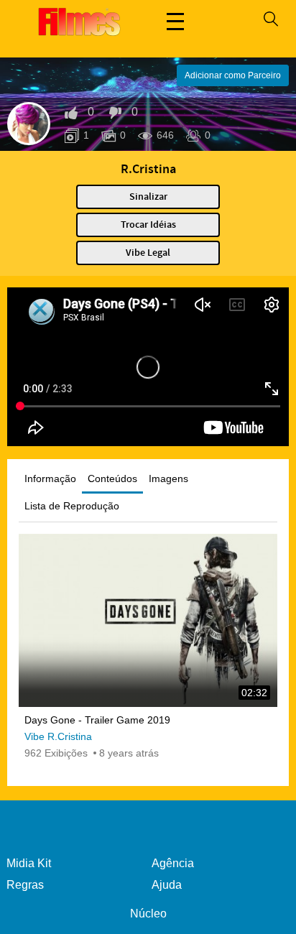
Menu (175, 21)
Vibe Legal (148, 252)
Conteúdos (112, 478)
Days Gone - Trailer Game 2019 (97, 720)
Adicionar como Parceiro (233, 75)
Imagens (168, 478)
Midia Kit (28, 863)
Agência (173, 863)
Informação (50, 478)
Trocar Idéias (148, 224)
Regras (25, 885)
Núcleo (148, 913)
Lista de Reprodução (71, 506)
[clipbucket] (79, 21)
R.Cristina (69, 736)
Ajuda (167, 885)
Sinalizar (148, 196)
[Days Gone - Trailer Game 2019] (148, 620)
